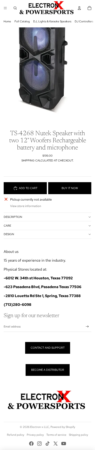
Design (9, 234)
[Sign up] (87, 327)
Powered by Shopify (62, 427)
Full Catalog (22, 21)
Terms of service (56, 435)
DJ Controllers (84, 21)
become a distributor (47, 370)
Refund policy (15, 435)
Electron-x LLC (39, 427)
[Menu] (5, 8)
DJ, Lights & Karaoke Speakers (52, 21)
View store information (25, 206)
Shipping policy (78, 435)
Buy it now (70, 188)
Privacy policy (35, 435)
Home (7, 21)
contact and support (48, 348)
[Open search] (15, 8)
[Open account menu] (79, 8)
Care (7, 226)
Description (13, 217)
